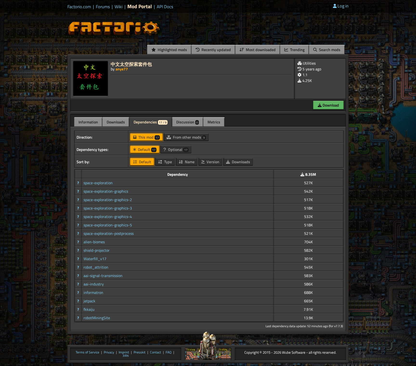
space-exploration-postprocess (109, 233)
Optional (177, 149)
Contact (155, 352)
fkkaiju (89, 309)
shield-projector (97, 250)
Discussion (187, 122)
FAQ (168, 352)
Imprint (124, 352)
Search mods (329, 50)
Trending (297, 50)
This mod (148, 137)
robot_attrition (96, 267)
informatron (93, 292)
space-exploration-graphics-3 (108, 208)
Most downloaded (260, 50)
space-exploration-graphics (106, 191)
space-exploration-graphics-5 (108, 225)
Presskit (139, 352)
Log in (343, 6)
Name (189, 162)
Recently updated (216, 50)
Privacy (109, 352)
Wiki (119, 7)
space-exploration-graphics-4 (108, 216)
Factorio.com (79, 7)
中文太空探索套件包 (131, 64)
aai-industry (94, 284)
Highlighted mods (172, 50)
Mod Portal (139, 6)
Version (212, 162)
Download (330, 105)
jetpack (89, 301)
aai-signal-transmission (103, 275)
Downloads (116, 122)
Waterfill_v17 (95, 259)
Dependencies (150, 122)
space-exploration (98, 183)
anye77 (122, 69)
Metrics (214, 122)
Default (146, 149)
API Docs (165, 7)
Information (88, 122)
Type (167, 162)
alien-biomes (94, 242)
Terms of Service (87, 352)
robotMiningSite (97, 318)
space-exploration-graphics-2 (108, 200)
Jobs (126, 355)
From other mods (188, 137)
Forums (103, 7)
